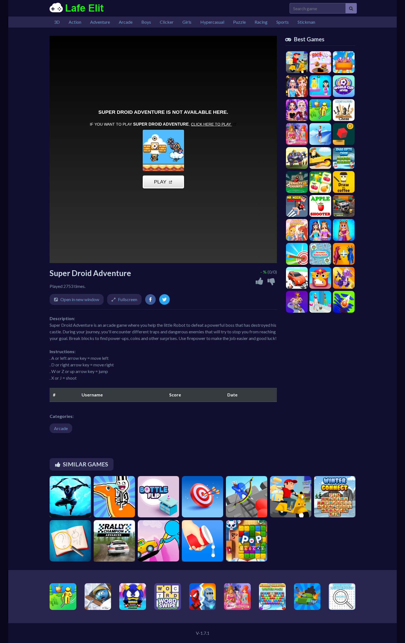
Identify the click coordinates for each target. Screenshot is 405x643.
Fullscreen (127, 299)
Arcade (61, 428)
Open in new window (79, 299)
